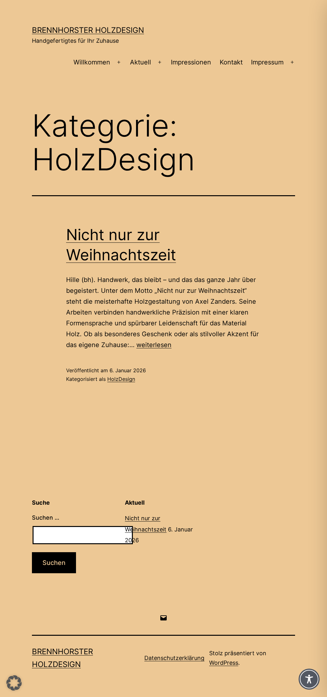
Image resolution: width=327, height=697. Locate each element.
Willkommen (91, 62)
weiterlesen (153, 345)
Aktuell (140, 62)
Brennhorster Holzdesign (88, 30)
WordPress (223, 662)
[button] (14, 683)
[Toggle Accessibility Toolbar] (309, 679)
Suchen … (45, 517)
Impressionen (191, 62)
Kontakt (231, 62)
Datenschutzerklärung (174, 658)
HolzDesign (121, 379)
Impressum (267, 62)
